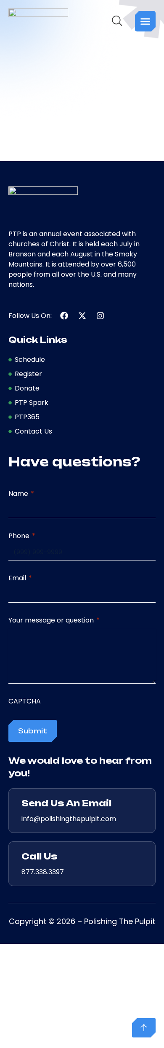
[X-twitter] (82, 316)
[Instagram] (100, 316)
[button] (145, 21)
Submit (32, 731)
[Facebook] (64, 316)
